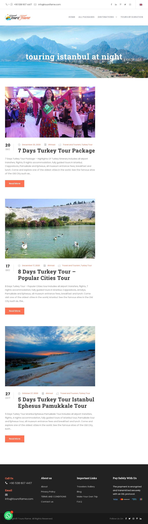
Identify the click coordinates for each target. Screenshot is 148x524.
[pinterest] (120, 4)
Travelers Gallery (86, 486)
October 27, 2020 (30, 393)
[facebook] (111, 4)
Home (72, 17)
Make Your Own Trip (87, 496)
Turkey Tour (87, 144)
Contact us (47, 501)
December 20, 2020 (31, 144)
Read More (14, 183)
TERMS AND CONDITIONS (53, 496)
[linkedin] (116, 4)
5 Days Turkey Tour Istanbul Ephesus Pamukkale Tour (56, 402)
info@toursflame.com (49, 4)
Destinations (106, 17)
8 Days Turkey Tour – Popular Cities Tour (47, 274)
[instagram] (130, 4)
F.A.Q (79, 501)
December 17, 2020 (31, 265)
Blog (79, 491)
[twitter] (125, 4)
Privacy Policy (48, 491)
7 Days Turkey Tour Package (56, 150)
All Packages (86, 17)
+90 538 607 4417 (23, 4)
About (44, 486)
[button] (8, 515)
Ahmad (51, 144)
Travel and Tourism (72, 144)
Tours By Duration (132, 17)
